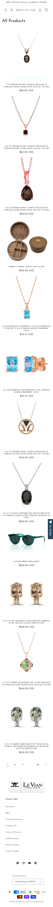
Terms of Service (14, 832)
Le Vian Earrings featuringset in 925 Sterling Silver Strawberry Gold (27, 391)
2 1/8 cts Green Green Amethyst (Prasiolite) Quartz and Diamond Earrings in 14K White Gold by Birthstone (26, 746)
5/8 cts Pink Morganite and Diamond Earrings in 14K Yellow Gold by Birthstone (26, 622)
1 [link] (7, 765)
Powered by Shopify (36, 902)
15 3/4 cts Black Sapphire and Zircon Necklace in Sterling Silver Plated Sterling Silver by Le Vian (26, 515)
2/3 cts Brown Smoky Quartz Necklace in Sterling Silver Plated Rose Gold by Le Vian (26, 147)
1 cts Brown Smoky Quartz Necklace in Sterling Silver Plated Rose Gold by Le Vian (26, 86)
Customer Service (14, 819)
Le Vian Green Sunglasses (26, 561)
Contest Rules (12, 851)
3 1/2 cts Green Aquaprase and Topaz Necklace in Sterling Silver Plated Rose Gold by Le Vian (26, 684)
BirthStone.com (22, 902)
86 (38, 765)
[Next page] (46, 765)
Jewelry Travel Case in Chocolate (26, 267)
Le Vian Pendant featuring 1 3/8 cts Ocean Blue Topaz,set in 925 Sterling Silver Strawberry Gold (26, 328)
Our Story (10, 807)
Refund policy (12, 839)
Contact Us (11, 826)
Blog (8, 813)
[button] (6, 10)
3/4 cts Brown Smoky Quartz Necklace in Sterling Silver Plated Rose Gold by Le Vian (26, 209)
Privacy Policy (12, 845)
